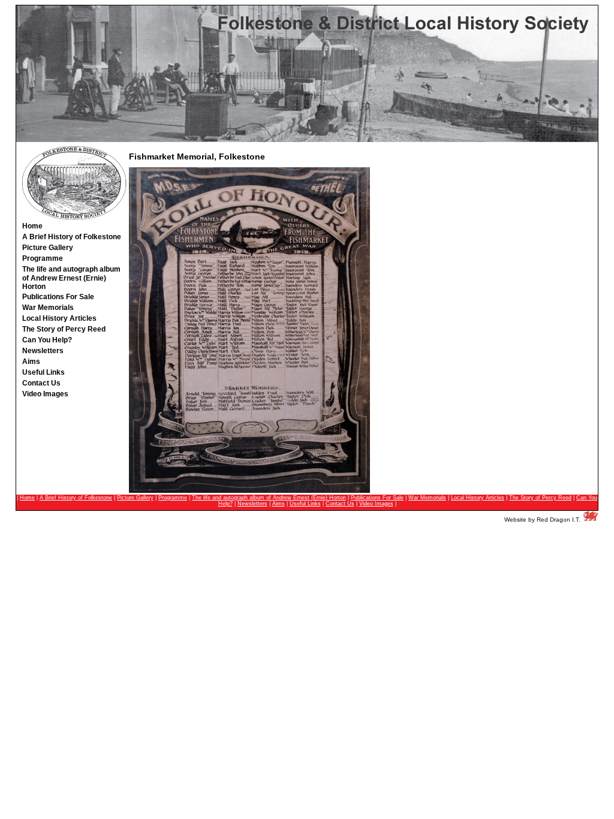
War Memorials (427, 498)
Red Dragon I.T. (558, 519)
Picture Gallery (135, 498)
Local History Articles (477, 498)
